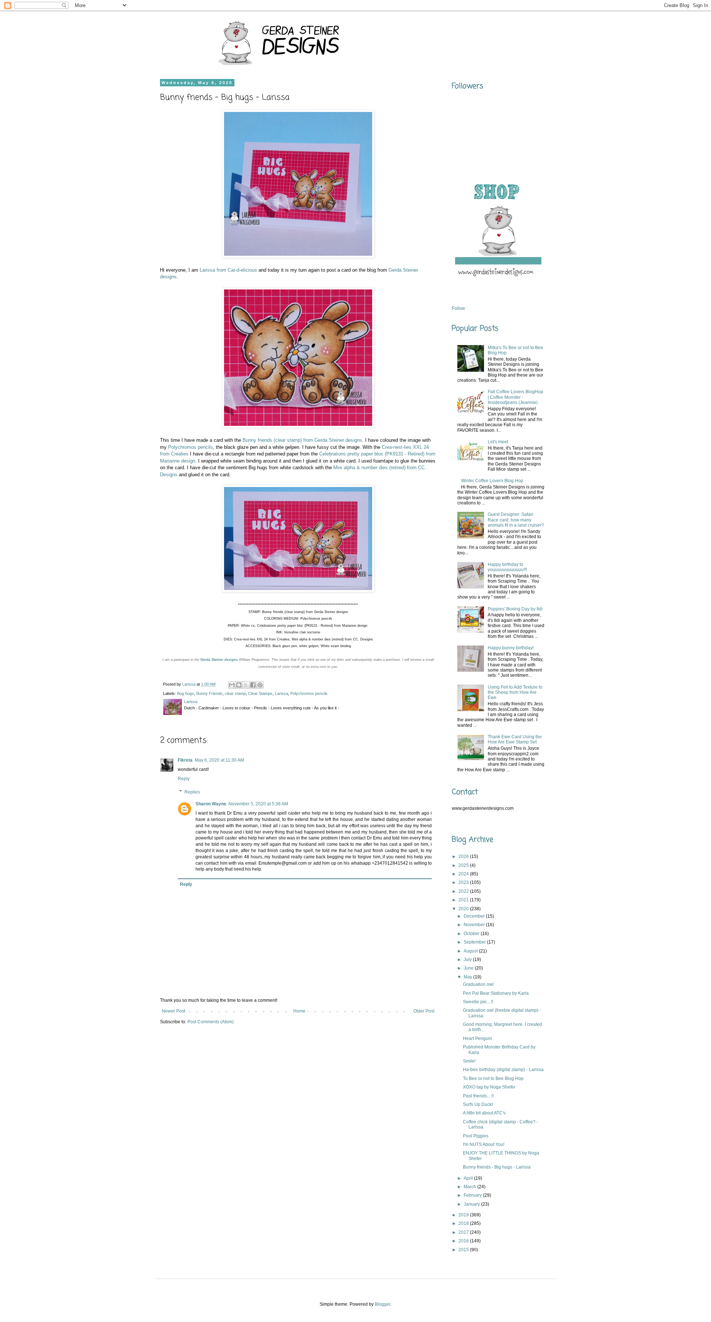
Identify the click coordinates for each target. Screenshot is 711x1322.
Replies (192, 792)
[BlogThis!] (239, 685)
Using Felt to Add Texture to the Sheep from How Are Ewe (515, 692)
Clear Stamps (260, 693)
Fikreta (185, 760)
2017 (464, 1232)
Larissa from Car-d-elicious (228, 270)
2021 (464, 899)
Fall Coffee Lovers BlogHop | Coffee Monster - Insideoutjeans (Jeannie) (515, 397)
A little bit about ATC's (484, 1113)
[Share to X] (246, 685)
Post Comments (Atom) (210, 1021)
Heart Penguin (477, 1038)
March (470, 1186)
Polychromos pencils (190, 447)
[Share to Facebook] (253, 685)
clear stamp (235, 693)
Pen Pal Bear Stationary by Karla (496, 993)
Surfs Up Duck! (478, 1104)
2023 (464, 882)
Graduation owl (478, 984)
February (473, 1195)
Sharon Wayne (211, 803)
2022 (464, 891)
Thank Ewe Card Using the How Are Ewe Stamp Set (515, 739)
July (468, 959)
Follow (458, 308)
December (475, 916)
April (469, 1178)
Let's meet (498, 441)
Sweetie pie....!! (478, 1001)
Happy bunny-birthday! (511, 647)
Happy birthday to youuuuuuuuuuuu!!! (507, 567)
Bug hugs (185, 693)
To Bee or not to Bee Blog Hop (493, 1078)
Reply (184, 778)
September (475, 942)
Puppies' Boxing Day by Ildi (515, 609)
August (471, 951)
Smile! (469, 1061)
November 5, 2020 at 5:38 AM (258, 803)
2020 (464, 908)
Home (299, 1011)
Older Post (423, 1011)
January (472, 1204)
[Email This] (232, 685)
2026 (464, 856)
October (472, 933)
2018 (464, 1223)
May (468, 977)
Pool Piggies (475, 1136)
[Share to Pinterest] (260, 685)
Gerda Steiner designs (219, 660)
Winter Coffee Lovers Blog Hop (492, 480)
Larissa (281, 693)
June (469, 968)
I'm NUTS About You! (483, 1144)
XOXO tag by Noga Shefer (489, 1087)
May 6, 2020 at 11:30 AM (219, 760)
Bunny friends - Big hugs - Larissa (497, 1167)
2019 (464, 1214)
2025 (464, 865)
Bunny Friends (209, 693)
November (475, 924)
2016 (464, 1240)
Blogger (382, 1304)
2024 (464, 874)
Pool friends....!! (478, 1096)
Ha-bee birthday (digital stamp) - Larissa (503, 1069)
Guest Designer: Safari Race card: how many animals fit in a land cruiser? (516, 520)
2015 (464, 1249)
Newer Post (173, 1011)
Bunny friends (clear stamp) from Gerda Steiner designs (302, 440)
